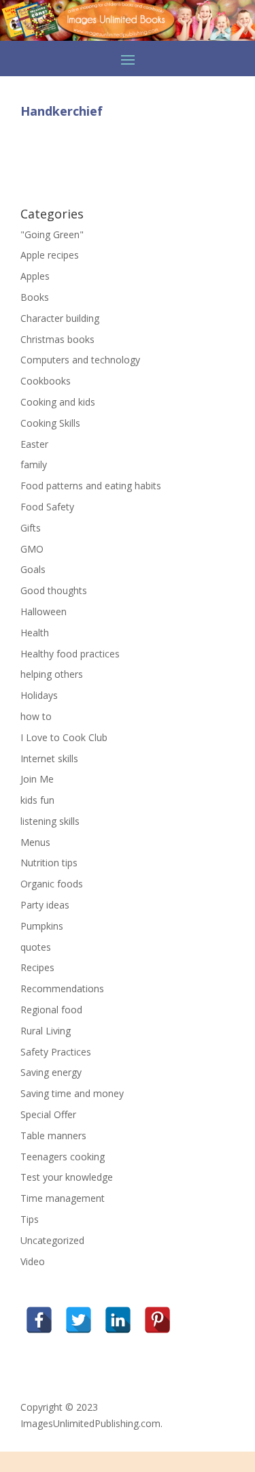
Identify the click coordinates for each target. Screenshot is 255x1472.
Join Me (37, 778)
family (33, 464)
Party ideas (44, 904)
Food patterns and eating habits (90, 485)
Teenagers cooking (62, 1156)
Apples (35, 275)
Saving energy (51, 1072)
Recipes (37, 967)
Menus (35, 842)
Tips (29, 1219)
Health (34, 632)
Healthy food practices (70, 653)
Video (32, 1261)
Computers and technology (80, 359)
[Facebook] (39, 1320)
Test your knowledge (66, 1177)
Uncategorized (52, 1240)
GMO (32, 548)
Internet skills (49, 758)
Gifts (30, 527)
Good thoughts (53, 590)
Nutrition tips (49, 862)
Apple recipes (49, 254)
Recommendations (62, 988)
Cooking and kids (57, 401)
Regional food (51, 1009)
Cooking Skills (50, 422)
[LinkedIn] (118, 1320)
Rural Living (45, 1030)
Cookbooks (45, 380)
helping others (51, 674)
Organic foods (51, 883)
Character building (59, 318)
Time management (62, 1198)
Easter (34, 444)
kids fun (37, 800)
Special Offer (48, 1114)
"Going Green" (52, 234)
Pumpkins (41, 925)
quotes (35, 947)
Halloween (43, 611)
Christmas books (57, 339)
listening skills (50, 821)
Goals (33, 569)
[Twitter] (78, 1320)
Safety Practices (55, 1051)
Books (34, 297)
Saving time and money (72, 1093)
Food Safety (47, 506)
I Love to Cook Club (63, 737)
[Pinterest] (157, 1320)
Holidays (39, 695)
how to (36, 716)
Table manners (53, 1135)
